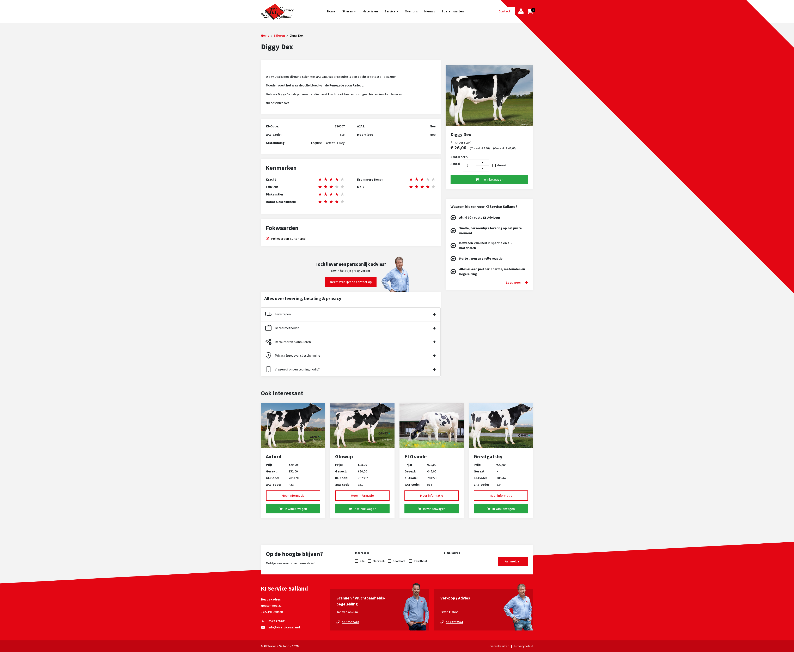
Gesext (501, 165)
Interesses (362, 553)
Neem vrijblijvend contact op (351, 282)
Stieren (348, 11)
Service (390, 11)
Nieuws (429, 11)
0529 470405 (276, 621)
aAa (362, 561)
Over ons (411, 11)
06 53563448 (350, 622)
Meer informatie (293, 495)
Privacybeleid (523, 646)
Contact (504, 11)
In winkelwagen (492, 179)
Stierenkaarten (452, 11)
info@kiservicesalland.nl (285, 627)
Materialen (370, 11)
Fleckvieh (379, 561)
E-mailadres (452, 553)
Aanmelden (513, 561)
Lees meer (513, 282)
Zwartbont (420, 561)
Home (331, 11)
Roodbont (399, 561)
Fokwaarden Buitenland (288, 238)
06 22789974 (454, 622)
